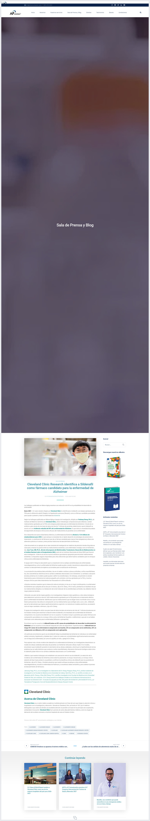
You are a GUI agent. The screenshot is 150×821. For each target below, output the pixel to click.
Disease (72, 733)
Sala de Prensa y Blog (74, 12)
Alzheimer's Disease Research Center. (37, 730)
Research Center (83, 733)
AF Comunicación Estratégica (54, 496)
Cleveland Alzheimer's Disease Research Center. (75, 730)
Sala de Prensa (60, 481)
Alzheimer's (57, 727)
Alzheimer (33, 727)
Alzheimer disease (45, 727)
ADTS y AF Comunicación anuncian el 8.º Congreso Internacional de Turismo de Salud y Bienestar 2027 (114, 534)
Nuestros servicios (56, 12)
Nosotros (42, 12)
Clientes (88, 12)
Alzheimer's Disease (69, 727)
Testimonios (100, 12)
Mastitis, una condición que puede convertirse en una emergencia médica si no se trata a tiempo (113, 542)
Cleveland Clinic (29, 703)
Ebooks (111, 12)
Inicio (33, 12)
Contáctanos (123, 12)
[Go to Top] (146, 817)
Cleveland (55, 730)
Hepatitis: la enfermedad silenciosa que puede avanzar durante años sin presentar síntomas (114, 563)
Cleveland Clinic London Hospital (49, 733)
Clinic (64, 733)
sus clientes (57, 720)
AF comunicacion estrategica (44, 720)
